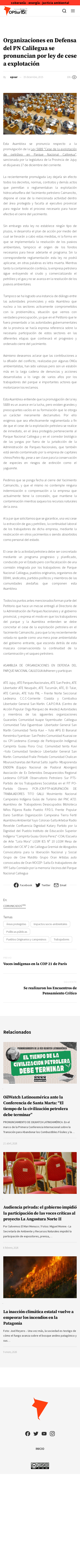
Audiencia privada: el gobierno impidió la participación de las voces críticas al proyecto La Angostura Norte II (40, 1213)
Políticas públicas (16, 932)
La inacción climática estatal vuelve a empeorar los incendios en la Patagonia (38, 1317)
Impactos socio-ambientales (50, 924)
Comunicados (14, 906)
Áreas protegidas (16, 924)
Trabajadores (61, 939)
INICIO (40, 1448)
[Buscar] (64, 10)
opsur (13, 77)
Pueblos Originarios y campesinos (26, 939)
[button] (73, 10)
